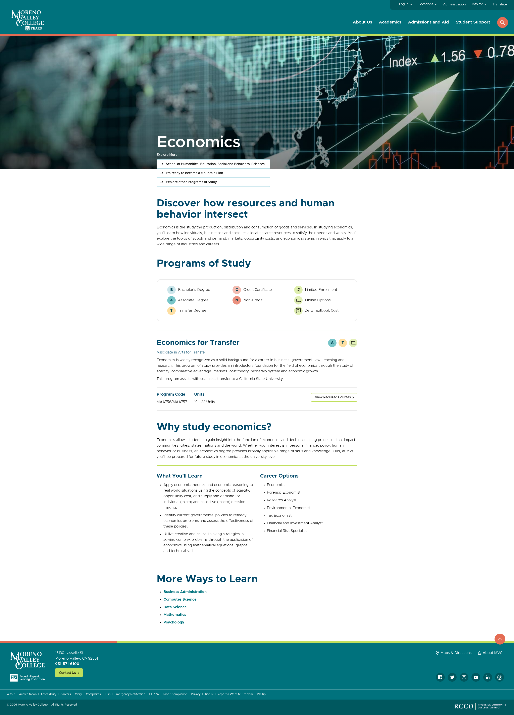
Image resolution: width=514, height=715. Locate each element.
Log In (404, 4)
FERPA (154, 694)
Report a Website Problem (235, 694)
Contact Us (67, 672)
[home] (27, 666)
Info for (477, 4)
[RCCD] (480, 706)
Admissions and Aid (428, 22)
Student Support (473, 22)
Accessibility (48, 694)
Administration (454, 4)
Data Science (175, 607)
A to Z (11, 694)
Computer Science (180, 599)
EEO (108, 694)
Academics (390, 22)
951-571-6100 (67, 664)
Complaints (93, 694)
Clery (78, 694)
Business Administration (185, 592)
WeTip (261, 694)
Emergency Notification (129, 694)
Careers (65, 694)
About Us (362, 22)
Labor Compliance (175, 694)
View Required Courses (333, 397)
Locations (425, 4)
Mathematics (174, 615)
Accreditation (28, 694)
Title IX (209, 694)
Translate (500, 4)
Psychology (173, 622)
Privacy (196, 694)
